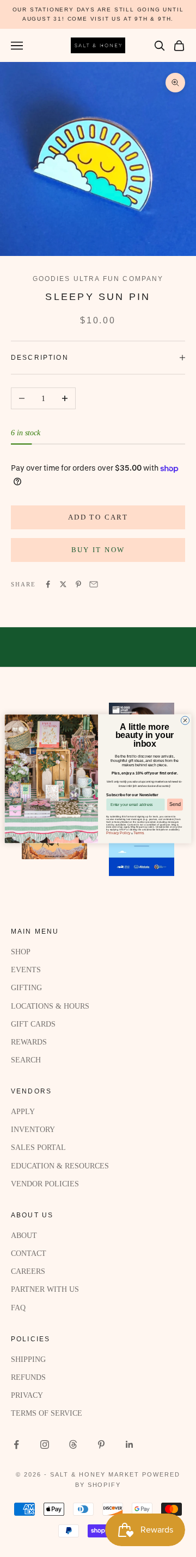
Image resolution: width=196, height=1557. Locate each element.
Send (174, 804)
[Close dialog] (185, 720)
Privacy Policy (118, 832)
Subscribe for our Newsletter (132, 794)
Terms (138, 832)
